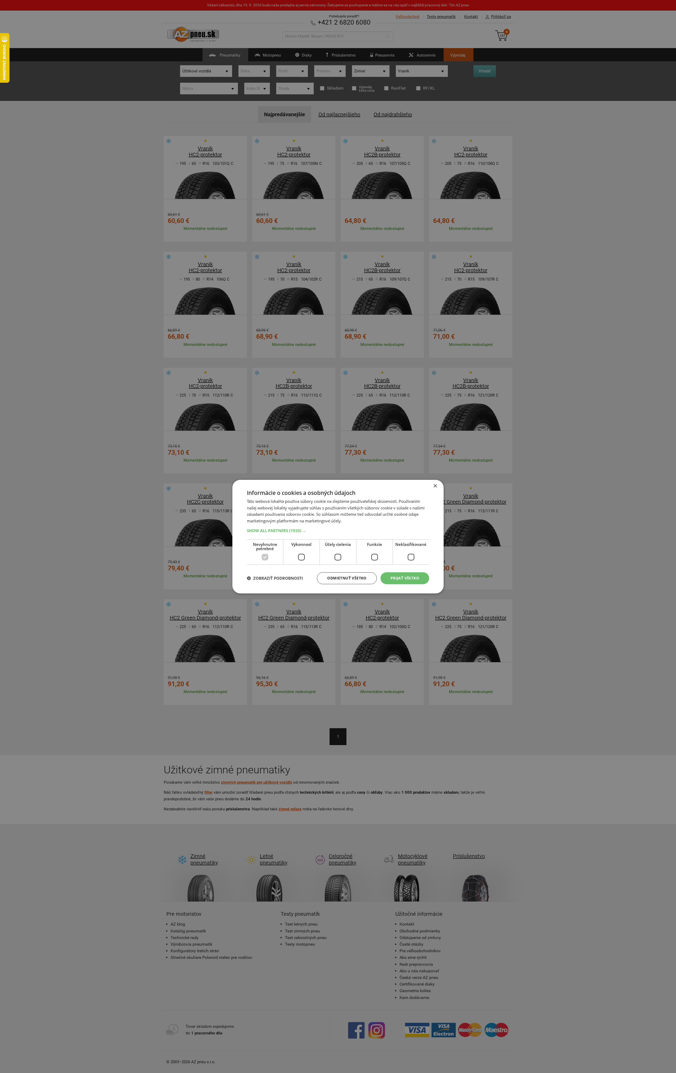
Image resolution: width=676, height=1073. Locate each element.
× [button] (435, 486)
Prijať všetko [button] (405, 577)
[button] (338, 530)
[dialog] (338, 536)
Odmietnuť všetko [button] (346, 577)
